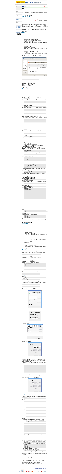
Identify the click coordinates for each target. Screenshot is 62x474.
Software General (17, 10)
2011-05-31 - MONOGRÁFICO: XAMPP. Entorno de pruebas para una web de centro (18, 26)
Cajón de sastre (17, 12)
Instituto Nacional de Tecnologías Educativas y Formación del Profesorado (40, 468)
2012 (17, 15)
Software (16, 9)
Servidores (17, 11)
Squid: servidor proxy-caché (26, 6)
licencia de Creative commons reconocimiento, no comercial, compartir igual (19, 32)
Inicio (16, 7)
